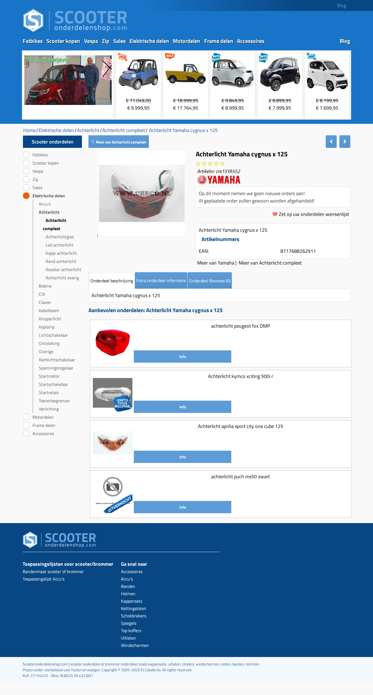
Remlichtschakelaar (57, 359)
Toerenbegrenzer (54, 400)
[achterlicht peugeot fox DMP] (112, 360)
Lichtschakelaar (53, 335)
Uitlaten (128, 638)
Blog (341, 5)
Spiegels (128, 623)
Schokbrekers (133, 615)
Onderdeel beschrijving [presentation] (111, 280)
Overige (46, 351)
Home (29, 130)
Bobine (45, 286)
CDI (42, 294)
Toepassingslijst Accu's (43, 579)
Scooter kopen (63, 41)
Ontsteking (49, 343)
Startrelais (48, 392)
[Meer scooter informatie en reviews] (210, 164)
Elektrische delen (149, 41)
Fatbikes (33, 41)
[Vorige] (331, 141)
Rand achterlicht (61, 261)
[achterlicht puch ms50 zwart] (112, 511)
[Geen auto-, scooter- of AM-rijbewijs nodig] (68, 105)
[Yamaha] (219, 182)
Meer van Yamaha (215, 262)
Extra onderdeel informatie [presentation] (161, 280)
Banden (128, 586)
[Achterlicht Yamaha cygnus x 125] (142, 234)
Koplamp (47, 327)
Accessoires (250, 41)
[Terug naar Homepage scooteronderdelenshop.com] (75, 33)
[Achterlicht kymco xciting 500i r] (112, 411)
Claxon (45, 302)
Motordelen (186, 41)
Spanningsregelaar (56, 368)
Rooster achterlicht (63, 269)
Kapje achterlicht (61, 253)
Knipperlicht (50, 318)
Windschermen (135, 645)
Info (182, 356)
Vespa (91, 41)
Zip (105, 41)
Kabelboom (49, 310)
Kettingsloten (133, 608)
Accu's (45, 204)
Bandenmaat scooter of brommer (53, 571)
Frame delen (218, 41)
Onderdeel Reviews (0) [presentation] (209, 280)
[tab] (112, 280)
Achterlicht (49, 212)
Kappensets (131, 601)
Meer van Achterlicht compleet (120, 142)
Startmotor (49, 376)
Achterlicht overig (62, 277)
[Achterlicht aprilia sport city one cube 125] (112, 461)
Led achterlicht (59, 245)
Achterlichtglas (60, 236)
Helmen (128, 593)
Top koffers (131, 630)
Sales (119, 41)
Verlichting (49, 409)
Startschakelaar (53, 384)
